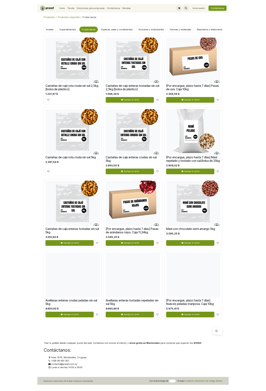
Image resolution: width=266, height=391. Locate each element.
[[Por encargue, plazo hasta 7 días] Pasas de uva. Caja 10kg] (193, 60)
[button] (186, 8)
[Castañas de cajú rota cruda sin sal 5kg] (72, 131)
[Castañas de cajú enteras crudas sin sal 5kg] (133, 131)
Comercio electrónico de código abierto (203, 381)
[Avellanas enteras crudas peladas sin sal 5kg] (72, 275)
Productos (49, 17)
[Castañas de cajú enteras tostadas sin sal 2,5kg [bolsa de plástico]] (133, 60)
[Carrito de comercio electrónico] (179, 8)
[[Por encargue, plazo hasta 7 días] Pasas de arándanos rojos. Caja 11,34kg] (133, 203)
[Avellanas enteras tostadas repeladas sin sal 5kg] (133, 275)
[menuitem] (62, 8)
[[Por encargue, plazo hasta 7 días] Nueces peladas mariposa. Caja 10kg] (193, 275)
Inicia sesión (198, 8)
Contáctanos (217, 8)
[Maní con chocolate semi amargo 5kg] (193, 203)
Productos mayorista (69, 17)
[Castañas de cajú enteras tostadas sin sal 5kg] (72, 203)
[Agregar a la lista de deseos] (48, 100)
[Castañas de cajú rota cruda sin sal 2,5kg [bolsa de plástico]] (72, 60)
